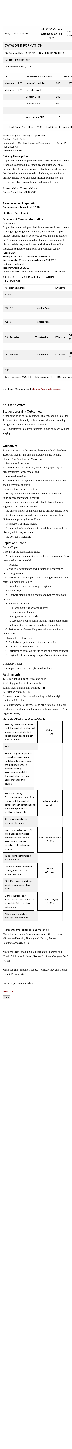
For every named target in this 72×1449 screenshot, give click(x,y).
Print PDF (8, 991)
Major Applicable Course (47, 388)
